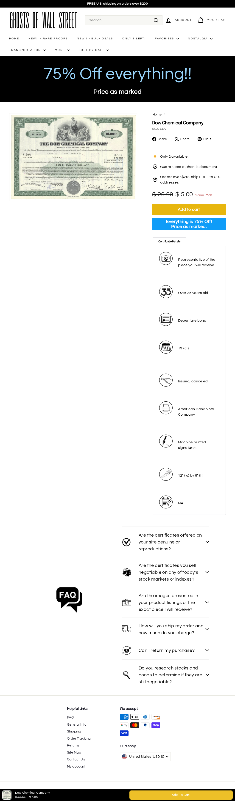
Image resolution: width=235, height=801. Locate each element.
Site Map (74, 752)
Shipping (74, 731)
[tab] (169, 241)
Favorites (165, 38)
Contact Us (76, 759)
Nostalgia (198, 38)
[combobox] (123, 20)
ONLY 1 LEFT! (134, 38)
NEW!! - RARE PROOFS (48, 38)
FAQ (70, 717)
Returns (73, 745)
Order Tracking (79, 738)
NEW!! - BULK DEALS (95, 38)
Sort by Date (92, 50)
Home (14, 38)
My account (76, 766)
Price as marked (117, 91)
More (60, 50)
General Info (77, 724)
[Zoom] (73, 157)
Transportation (25, 50)
